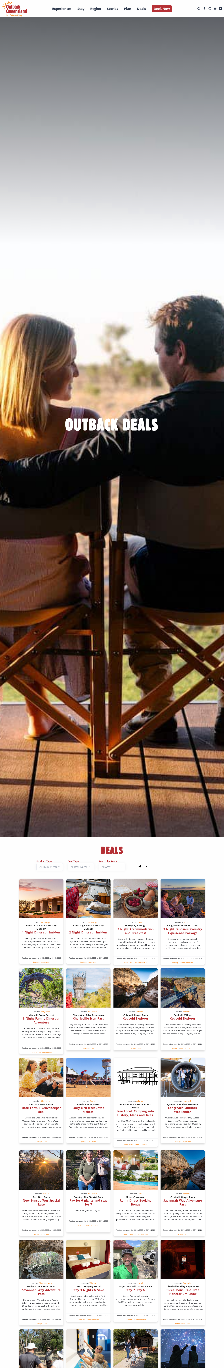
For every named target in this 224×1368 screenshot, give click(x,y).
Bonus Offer (128, 962)
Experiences (61, 8)
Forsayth (139, 1011)
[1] (140, 866)
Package (36, 962)
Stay (80, 8)
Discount (81, 1225)
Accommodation (141, 962)
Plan (127, 8)
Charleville (92, 1011)
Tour (92, 1048)
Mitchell (139, 1283)
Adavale (139, 1101)
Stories (112, 8)
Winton (187, 922)
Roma (139, 922)
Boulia (92, 1101)
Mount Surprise (45, 1283)
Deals (141, 8)
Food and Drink (141, 1144)
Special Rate (85, 1141)
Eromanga (45, 922)
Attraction (45, 962)
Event (94, 1141)
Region (95, 8)
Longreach (45, 1011)
